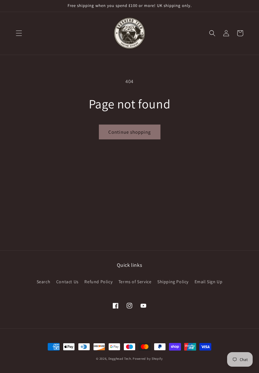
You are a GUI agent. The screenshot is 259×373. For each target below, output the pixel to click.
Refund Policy (98, 281)
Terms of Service (135, 281)
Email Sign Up (209, 281)
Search (44, 281)
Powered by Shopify (148, 359)
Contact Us (67, 281)
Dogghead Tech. (120, 359)
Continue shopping (129, 132)
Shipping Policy (173, 281)
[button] (19, 33)
